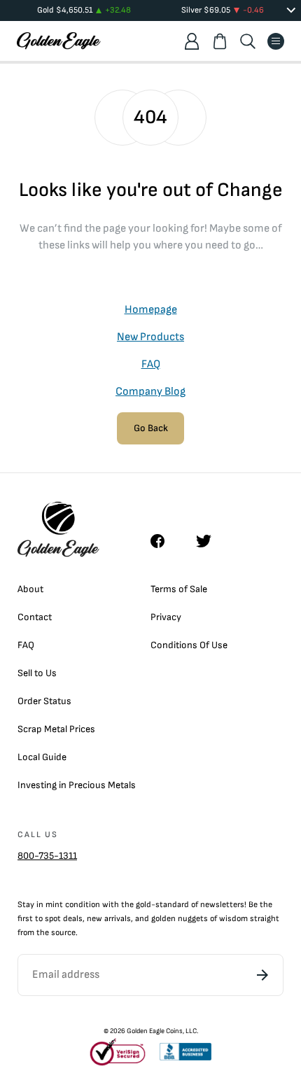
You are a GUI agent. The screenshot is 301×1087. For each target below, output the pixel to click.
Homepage (151, 309)
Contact (35, 617)
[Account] (191, 41)
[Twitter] (210, 541)
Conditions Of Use (188, 645)
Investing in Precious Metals (77, 785)
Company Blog (150, 391)
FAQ (150, 364)
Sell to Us (37, 673)
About (30, 589)
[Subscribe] (262, 975)
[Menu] (275, 41)
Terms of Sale (178, 589)
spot (53, 918)
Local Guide (42, 757)
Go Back (151, 428)
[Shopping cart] (219, 41)
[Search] (247, 41)
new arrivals (109, 918)
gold (143, 904)
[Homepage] (59, 41)
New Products (150, 337)
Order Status (44, 701)
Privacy (165, 617)
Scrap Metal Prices (56, 729)
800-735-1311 (47, 856)
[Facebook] (164, 541)
